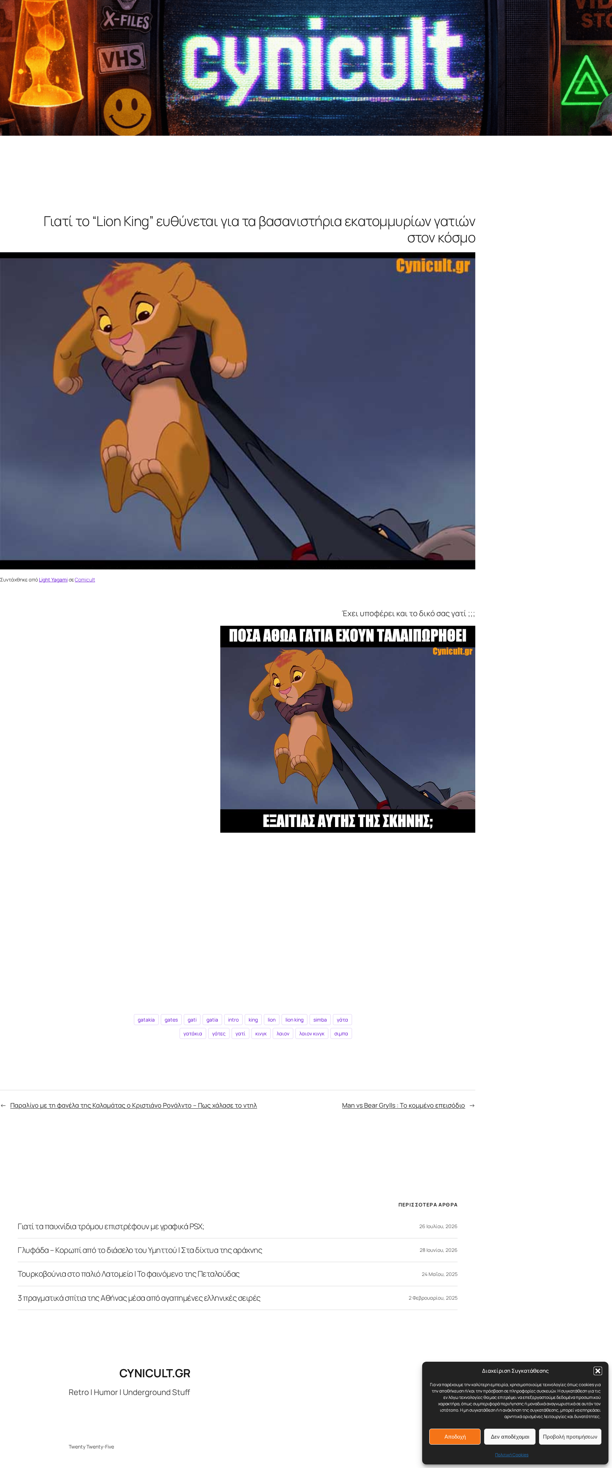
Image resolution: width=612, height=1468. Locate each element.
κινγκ (261, 1033)
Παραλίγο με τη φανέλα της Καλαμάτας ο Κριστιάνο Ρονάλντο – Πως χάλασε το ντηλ (133, 1105)
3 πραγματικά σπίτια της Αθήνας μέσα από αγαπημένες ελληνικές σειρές (139, 1298)
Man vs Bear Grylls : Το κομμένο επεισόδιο (403, 1105)
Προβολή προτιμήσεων (570, 1437)
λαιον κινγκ (311, 1033)
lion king (294, 1019)
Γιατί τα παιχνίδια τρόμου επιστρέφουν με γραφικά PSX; (111, 1226)
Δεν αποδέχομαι (510, 1437)
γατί (240, 1033)
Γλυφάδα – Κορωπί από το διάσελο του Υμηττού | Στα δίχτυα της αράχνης (140, 1250)
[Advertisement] (237, 920)
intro (233, 1019)
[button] (597, 1370)
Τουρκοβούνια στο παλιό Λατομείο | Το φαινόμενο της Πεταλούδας (129, 1273)
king (253, 1019)
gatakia (146, 1019)
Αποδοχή (455, 1437)
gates (171, 1019)
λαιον (283, 1033)
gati (192, 1019)
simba (320, 1019)
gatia (212, 1019)
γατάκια (192, 1033)
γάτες (219, 1033)
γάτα (342, 1019)
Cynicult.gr (155, 1373)
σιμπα (341, 1033)
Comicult (85, 579)
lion (272, 1019)
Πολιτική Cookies (511, 1455)
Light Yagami (53, 579)
